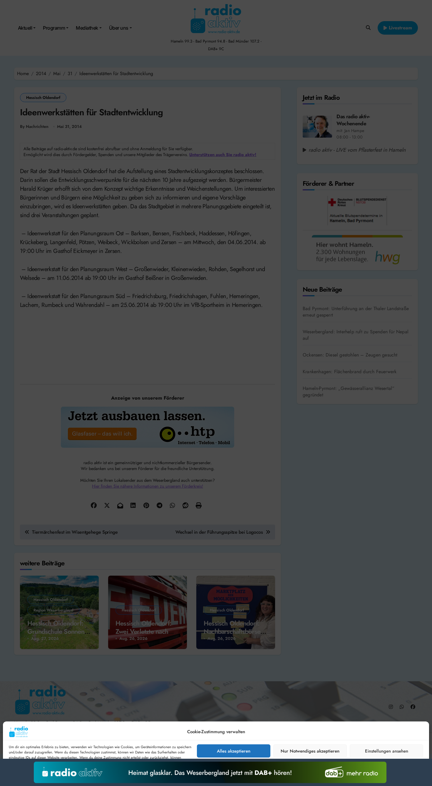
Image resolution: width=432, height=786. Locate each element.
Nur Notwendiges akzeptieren (310, 751)
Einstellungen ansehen (386, 751)
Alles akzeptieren (233, 751)
